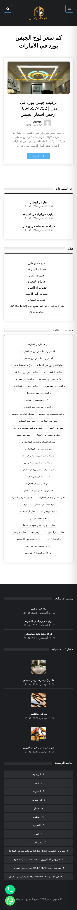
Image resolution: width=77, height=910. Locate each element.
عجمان (36, 808)
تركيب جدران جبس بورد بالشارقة (38, 406)
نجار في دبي (36, 532)
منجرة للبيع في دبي (48, 511)
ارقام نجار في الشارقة (38, 344)
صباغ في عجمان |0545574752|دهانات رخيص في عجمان (37, 876)
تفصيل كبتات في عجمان (23, 413)
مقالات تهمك (36, 312)
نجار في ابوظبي (38, 202)
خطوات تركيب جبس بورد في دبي (27, 427)
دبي (37, 782)
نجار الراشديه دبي (27, 511)
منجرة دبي (24, 504)
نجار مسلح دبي (19, 532)
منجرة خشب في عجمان (45, 504)
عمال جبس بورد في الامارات (38, 483)
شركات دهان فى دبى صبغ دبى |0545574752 (37, 306)
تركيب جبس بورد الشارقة (26, 372)
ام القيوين (37, 799)
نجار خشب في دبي (38, 518)
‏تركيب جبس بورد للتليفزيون (28, 539)
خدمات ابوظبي (36, 263)
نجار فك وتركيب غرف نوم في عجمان (38, 525)
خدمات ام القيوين (37, 287)
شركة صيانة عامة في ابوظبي (38, 226)
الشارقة (37, 791)
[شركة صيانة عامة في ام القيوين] (38, 734)
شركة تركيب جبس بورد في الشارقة (38, 455)
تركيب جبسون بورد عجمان (38, 399)
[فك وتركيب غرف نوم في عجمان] (38, 667)
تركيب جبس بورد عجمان (54, 386)
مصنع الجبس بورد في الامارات (52, 497)
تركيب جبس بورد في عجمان (38, 393)
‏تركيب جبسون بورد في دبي (38, 546)
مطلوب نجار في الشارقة (22, 497)
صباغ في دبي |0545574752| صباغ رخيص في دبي (37, 868)
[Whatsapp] (10, 901)
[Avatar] (47, 122)
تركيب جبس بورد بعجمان (50, 379)
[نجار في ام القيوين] (38, 700)
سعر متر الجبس (23, 434)
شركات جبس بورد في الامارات (38, 448)
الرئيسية (37, 774)
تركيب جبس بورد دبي (24, 379)
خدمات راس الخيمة (36, 294)
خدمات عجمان (36, 300)
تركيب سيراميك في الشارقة (38, 214)
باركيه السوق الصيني (22, 365)
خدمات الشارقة (36, 269)
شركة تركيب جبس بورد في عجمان (38, 469)
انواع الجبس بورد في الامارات (50, 365)
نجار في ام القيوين (55, 532)
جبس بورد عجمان (55, 427)
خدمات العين (36, 275)
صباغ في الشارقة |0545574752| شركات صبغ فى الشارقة (37, 850)
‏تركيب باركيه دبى (53, 539)
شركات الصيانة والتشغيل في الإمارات (38, 441)
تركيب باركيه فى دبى (52, 372)
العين (36, 833)
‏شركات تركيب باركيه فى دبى (38, 553)
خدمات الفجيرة (37, 281)
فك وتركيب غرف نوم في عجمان (38, 680)
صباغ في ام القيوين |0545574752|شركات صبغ (37, 859)
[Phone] (10, 889)
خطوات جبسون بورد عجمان (48, 434)
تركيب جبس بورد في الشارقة (24, 386)
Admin (37, 122)
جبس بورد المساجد (27, 420)
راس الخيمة (37, 842)
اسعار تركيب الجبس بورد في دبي (38, 358)
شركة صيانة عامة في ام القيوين (38, 747)
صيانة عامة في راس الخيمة (38, 476)
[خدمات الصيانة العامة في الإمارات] (38, 13)
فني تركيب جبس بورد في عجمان (38, 490)
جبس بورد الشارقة (49, 420)
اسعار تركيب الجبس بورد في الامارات (38, 351)
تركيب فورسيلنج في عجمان (51, 413)
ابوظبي (36, 816)
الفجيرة (37, 825)
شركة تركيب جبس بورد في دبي (38, 462)
